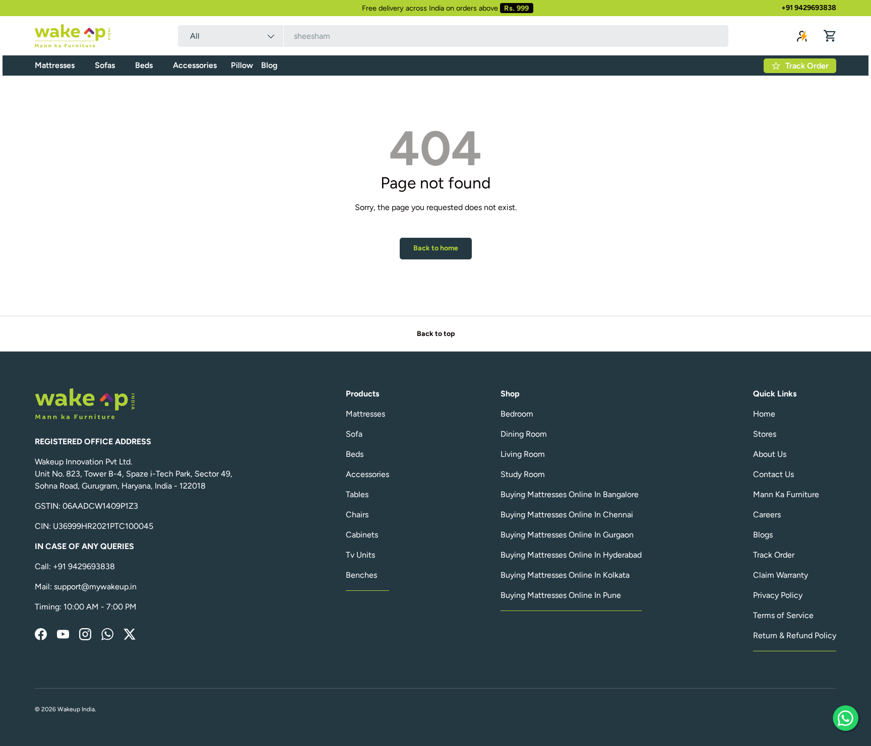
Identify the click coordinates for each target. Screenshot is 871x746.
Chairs (357, 514)
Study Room (523, 474)
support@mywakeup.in (95, 586)
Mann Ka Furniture (786, 494)
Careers (767, 514)
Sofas (105, 65)
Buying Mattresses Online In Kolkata (565, 575)
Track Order (773, 555)
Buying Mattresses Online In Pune (561, 595)
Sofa (354, 434)
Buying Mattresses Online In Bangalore (570, 494)
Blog (269, 65)
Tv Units (360, 555)
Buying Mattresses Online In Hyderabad (571, 555)
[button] (830, 36)
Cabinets (362, 534)
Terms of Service (783, 615)
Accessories (195, 65)
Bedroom (517, 414)
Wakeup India (76, 709)
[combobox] (453, 36)
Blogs (763, 534)
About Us (769, 454)
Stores (764, 434)
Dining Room (524, 434)
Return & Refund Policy (794, 635)
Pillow (242, 65)
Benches (361, 575)
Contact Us (773, 474)
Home (764, 414)
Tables (357, 494)
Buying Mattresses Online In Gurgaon (567, 534)
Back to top (436, 333)
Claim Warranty (780, 575)
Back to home (435, 248)
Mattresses (55, 65)
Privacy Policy (777, 595)
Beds (144, 65)
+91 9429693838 (808, 7)
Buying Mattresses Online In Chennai (567, 514)
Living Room (523, 454)
